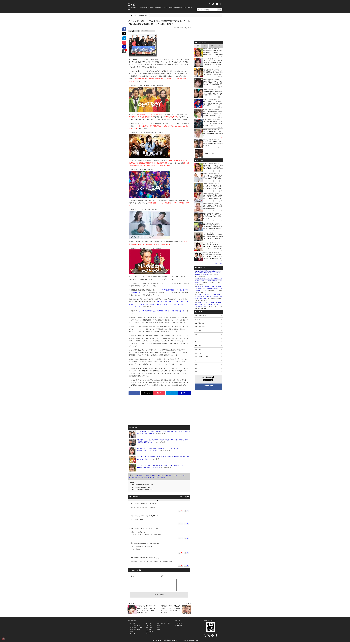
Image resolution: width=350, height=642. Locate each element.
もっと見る (218, 263)
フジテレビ (156, 477)
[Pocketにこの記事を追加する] (124, 42)
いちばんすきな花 (157, 475)
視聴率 (163, 477)
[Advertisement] (143, 411)
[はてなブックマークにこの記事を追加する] (124, 38)
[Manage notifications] (3, 638)
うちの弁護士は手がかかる (173, 475)
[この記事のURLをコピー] (124, 47)
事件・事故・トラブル (148, 31)
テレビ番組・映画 (143, 15)
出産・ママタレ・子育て (201, 357)
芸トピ (131, 4)
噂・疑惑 (197, 319)
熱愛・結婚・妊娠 (200, 327)
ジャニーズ (198, 330)
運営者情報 (179, 623)
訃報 (196, 368)
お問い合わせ (180, 625)
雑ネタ (197, 360)
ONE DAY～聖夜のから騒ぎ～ (141, 475)
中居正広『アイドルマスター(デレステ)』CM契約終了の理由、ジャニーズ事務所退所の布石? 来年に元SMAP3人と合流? (208, 288)
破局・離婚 (198, 349)
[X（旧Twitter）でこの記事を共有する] (124, 33)
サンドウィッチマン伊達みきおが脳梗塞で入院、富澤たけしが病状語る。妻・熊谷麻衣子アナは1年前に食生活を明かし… (208, 296)
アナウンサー (198, 353)
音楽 (196, 334)
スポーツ (197, 338)
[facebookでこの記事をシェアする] (124, 29)
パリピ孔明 (147, 477)
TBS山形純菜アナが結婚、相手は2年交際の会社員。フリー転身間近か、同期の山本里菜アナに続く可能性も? (208, 280)
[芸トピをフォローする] (209, 4)
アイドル (197, 342)
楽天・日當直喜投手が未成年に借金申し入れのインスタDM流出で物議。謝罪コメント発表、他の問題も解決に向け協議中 (208, 272)
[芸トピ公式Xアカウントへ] (205, 635)
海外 (196, 372)
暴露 (196, 364)
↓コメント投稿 (184, 496)
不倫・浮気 (198, 345)
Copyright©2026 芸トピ (175, 640)
